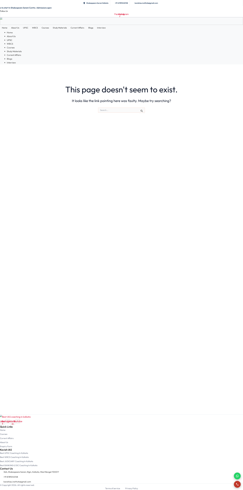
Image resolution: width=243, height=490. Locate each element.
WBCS (35, 27)
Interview (101, 27)
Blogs (90, 27)
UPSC (25, 27)
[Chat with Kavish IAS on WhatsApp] (237, 476)
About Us (15, 27)
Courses (45, 27)
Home (4, 27)
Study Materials (60, 27)
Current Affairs (78, 27)
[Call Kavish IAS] (237, 484)
